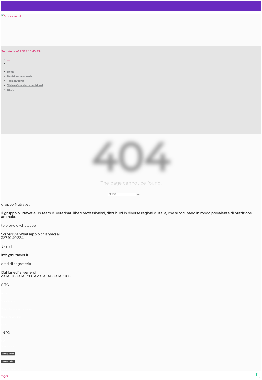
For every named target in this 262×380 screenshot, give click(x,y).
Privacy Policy (8, 354)
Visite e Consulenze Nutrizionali (16, 309)
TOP (4, 376)
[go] (138, 194)
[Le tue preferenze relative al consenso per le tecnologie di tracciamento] (257, 375)
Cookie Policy (7, 361)
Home (4, 293)
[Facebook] (8, 59)
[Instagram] (8, 63)
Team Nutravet (8, 301)
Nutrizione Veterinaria (12, 317)
